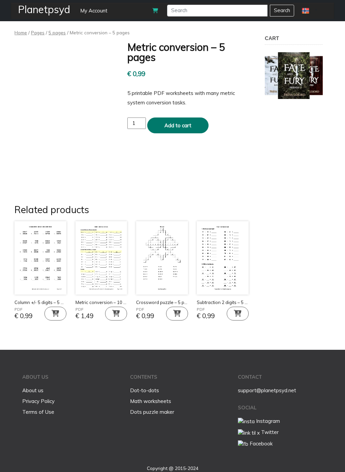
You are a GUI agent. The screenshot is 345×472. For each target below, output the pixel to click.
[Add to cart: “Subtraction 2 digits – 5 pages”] (238, 314)
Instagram (267, 421)
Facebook (260, 443)
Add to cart (177, 125)
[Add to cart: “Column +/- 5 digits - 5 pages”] (55, 314)
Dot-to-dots (144, 390)
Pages (37, 32)
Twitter (269, 432)
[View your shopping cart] (155, 10)
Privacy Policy (38, 401)
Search (282, 10)
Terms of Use (38, 412)
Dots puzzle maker (152, 412)
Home (20, 32)
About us (32, 390)
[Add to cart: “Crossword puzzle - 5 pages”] (177, 314)
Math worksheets (150, 401)
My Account (93, 10)
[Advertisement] (305, 227)
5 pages (57, 32)
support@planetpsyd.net (267, 390)
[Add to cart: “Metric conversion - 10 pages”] (116, 314)
